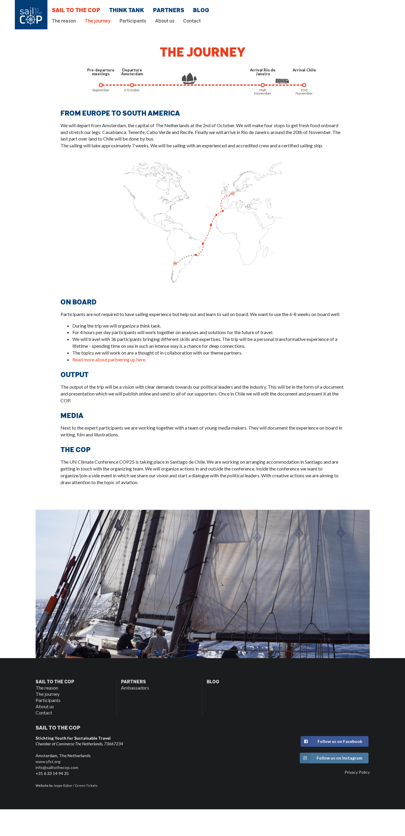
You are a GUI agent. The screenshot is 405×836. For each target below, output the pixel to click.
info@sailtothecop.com (57, 767)
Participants (132, 21)
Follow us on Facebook (340, 741)
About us (164, 21)
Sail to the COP (76, 10)
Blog (201, 10)
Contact (192, 21)
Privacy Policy (357, 772)
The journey (98, 21)
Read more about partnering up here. (109, 359)
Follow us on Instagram (339, 757)
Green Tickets (86, 785)
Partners (168, 10)
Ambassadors (135, 687)
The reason (64, 21)
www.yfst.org (48, 761)
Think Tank (126, 10)
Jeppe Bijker (63, 785)
